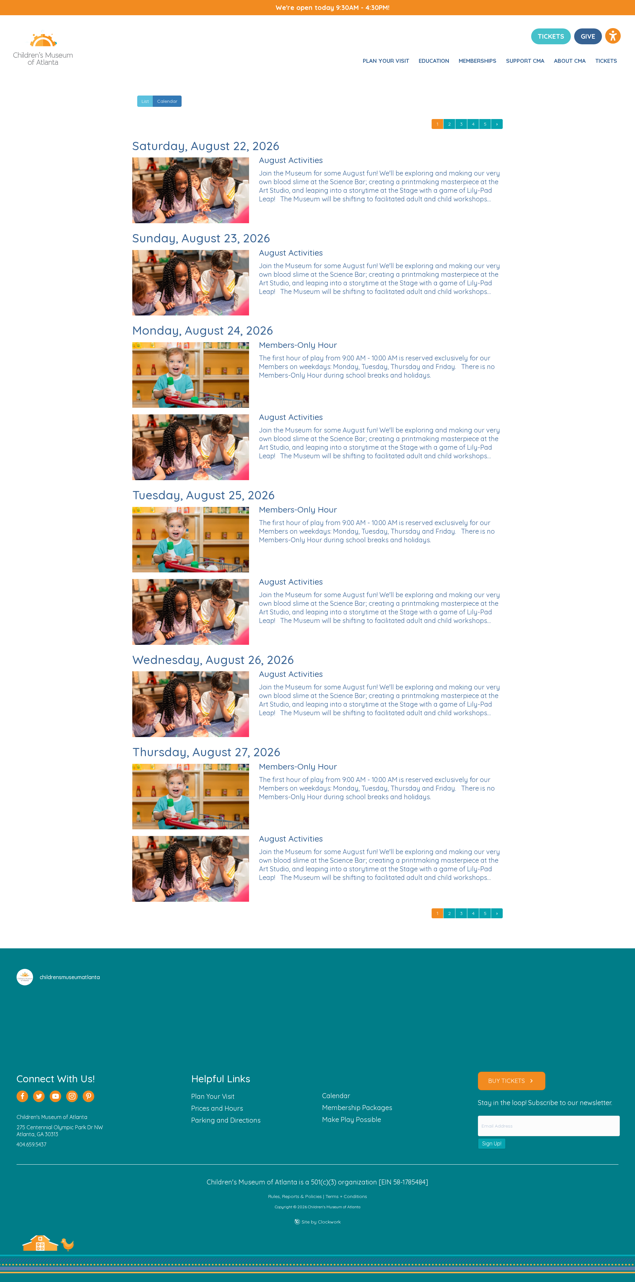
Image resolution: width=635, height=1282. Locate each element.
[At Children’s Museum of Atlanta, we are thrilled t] (469, 1020)
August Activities (291, 160)
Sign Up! (491, 1143)
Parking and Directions (226, 1120)
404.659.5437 (31, 1144)
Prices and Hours (217, 1108)
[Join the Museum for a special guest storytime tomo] (368, 1020)
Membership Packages (357, 1107)
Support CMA (525, 60)
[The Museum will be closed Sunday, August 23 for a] (65, 1020)
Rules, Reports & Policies (295, 1196)
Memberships (477, 60)
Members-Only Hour (298, 345)
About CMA (570, 60)
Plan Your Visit (386, 60)
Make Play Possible (351, 1119)
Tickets (606, 60)
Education (434, 60)
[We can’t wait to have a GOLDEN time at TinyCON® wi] (267, 1020)
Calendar (167, 101)
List (145, 101)
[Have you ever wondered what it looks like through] (166, 1020)
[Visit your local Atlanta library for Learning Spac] (569, 1020)
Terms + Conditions (346, 1196)
